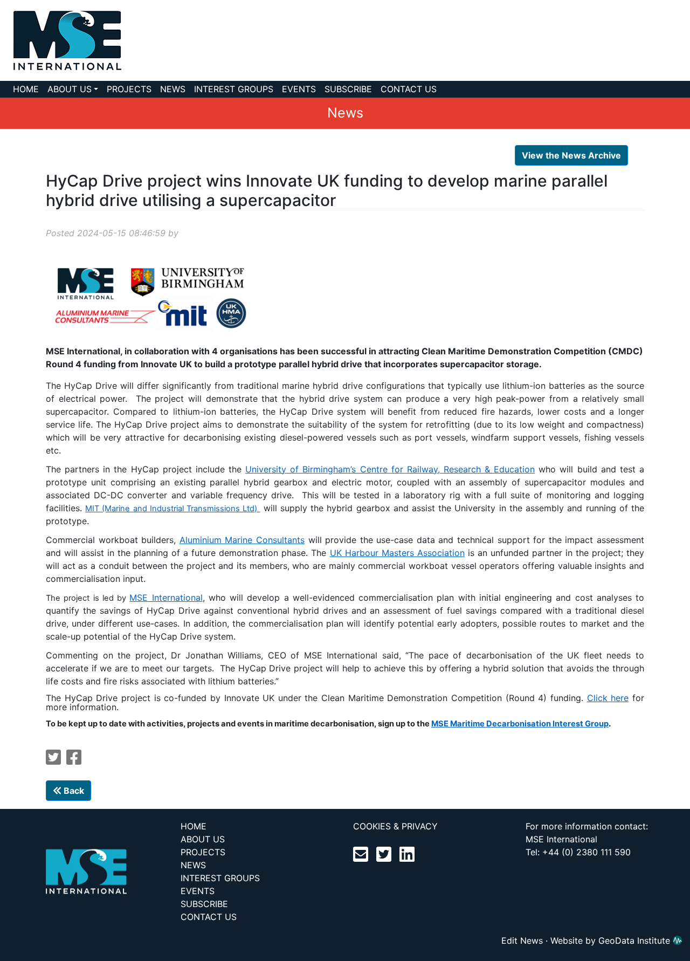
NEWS (172, 89)
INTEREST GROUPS (233, 89)
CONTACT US (409, 89)
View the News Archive (571, 155)
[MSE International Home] (60, 39)
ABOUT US (69, 89)
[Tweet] (53, 760)
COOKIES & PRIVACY (395, 826)
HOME (26, 89)
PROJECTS (129, 89)
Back (72, 790)
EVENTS (299, 89)
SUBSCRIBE (348, 89)
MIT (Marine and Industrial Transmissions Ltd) (172, 508)
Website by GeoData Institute (611, 940)
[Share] (73, 760)
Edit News (522, 940)
